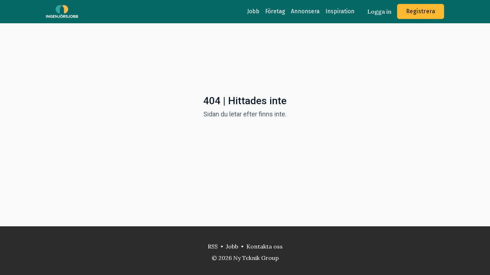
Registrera (420, 11)
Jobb (253, 11)
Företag (275, 11)
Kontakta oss (264, 246)
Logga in (379, 11)
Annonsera (305, 11)
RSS (213, 246)
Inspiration (339, 11)
